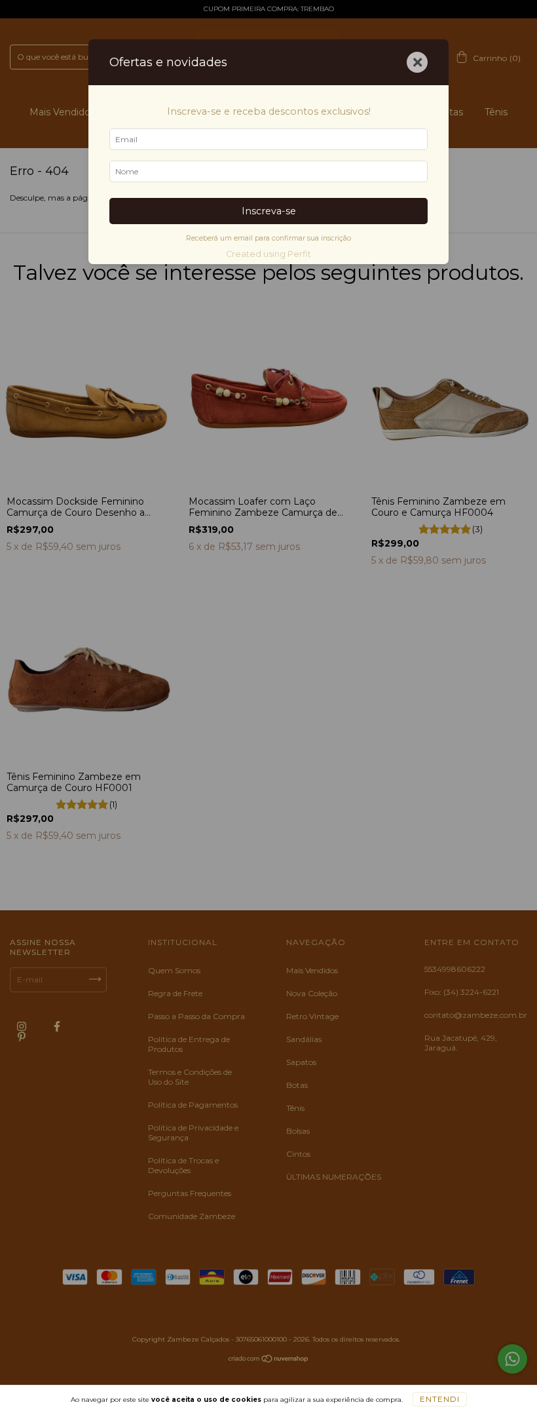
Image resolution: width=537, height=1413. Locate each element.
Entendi (440, 1399)
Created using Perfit (268, 254)
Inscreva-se (269, 211)
